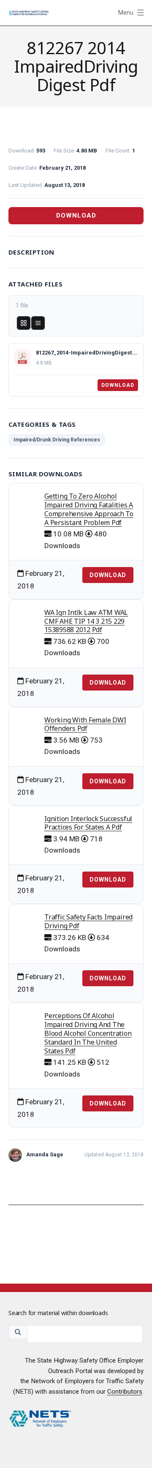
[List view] (38, 323)
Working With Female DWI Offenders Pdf (85, 724)
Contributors (124, 1391)
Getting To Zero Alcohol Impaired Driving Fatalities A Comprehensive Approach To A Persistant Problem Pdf (88, 509)
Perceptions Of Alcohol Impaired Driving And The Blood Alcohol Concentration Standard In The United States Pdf (88, 1033)
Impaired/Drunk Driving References (57, 440)
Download (76, 215)
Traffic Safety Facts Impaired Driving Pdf (88, 921)
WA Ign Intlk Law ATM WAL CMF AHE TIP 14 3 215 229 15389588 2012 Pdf (86, 621)
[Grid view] (23, 323)
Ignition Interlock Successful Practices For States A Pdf (88, 823)
